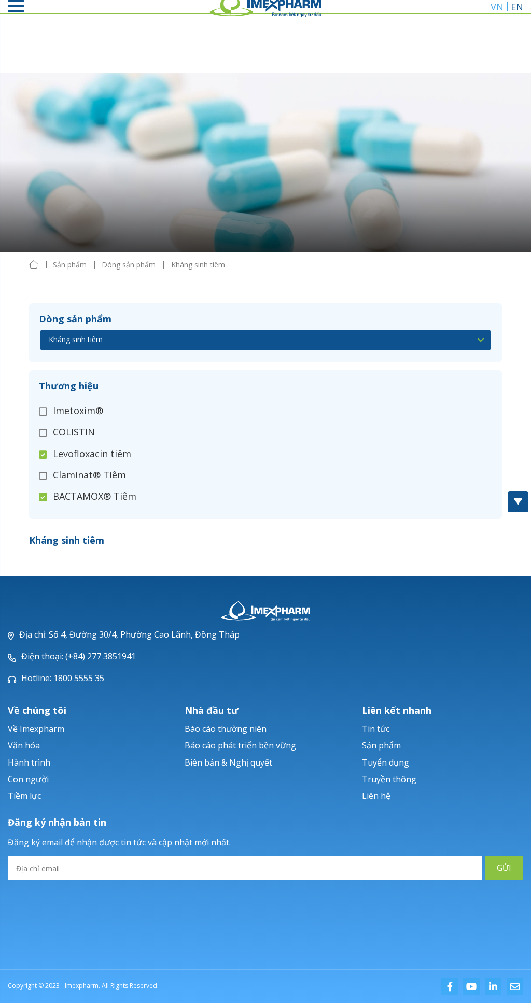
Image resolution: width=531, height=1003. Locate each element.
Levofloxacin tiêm (92, 453)
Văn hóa (24, 745)
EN (517, 6)
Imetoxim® (78, 411)
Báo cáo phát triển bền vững (240, 745)
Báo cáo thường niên (226, 728)
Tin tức (375, 728)
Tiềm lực (24, 795)
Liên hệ (376, 795)
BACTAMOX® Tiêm (94, 496)
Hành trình (29, 762)
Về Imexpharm (36, 728)
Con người (28, 779)
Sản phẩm (381, 745)
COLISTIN (74, 432)
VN (497, 6)
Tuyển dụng (385, 762)
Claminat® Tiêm (89, 475)
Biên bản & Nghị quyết (228, 762)
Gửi (504, 868)
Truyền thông (389, 779)
